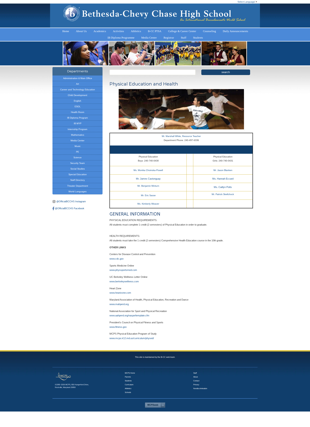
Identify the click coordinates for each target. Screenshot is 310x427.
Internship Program (77, 121)
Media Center (207, 30)
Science (77, 149)
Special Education (77, 166)
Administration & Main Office (77, 70)
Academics (94, 30)
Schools (128, 384)
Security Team (77, 155)
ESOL (78, 98)
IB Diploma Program (77, 109)
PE (77, 143)
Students (233, 30)
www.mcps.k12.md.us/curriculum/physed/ (131, 330)
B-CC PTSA (123, 30)
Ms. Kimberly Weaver (148, 195)
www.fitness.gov (118, 318)
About (195, 369)
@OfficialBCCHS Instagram (71, 193)
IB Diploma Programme (191, 30)
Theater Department (77, 177)
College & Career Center (140, 30)
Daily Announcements (171, 30)
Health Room (77, 104)
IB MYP (77, 115)
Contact (196, 373)
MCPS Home (130, 365)
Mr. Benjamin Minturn (148, 177)
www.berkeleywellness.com (124, 273)
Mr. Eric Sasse (148, 187)
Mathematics (77, 127)
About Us (84, 30)
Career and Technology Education (77, 81)
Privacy (196, 376)
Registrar (218, 30)
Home (75, 30)
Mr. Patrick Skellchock (223, 186)
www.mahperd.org (119, 296)
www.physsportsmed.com (123, 262)
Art (77, 76)
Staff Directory (77, 172)
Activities (104, 30)
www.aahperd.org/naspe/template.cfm (129, 307)
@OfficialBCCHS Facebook (69, 200)
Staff (226, 30)
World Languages (77, 183)
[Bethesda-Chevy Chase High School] (155, 14)
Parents (128, 369)
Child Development (77, 87)
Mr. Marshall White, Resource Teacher (181, 128)
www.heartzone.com (120, 284)
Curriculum (129, 376)
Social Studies (77, 160)
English (77, 92)
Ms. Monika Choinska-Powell (148, 162)
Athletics (113, 30)
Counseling (156, 30)
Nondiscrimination (200, 380)
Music (78, 138)
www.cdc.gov (116, 250)
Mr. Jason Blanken (222, 162)
